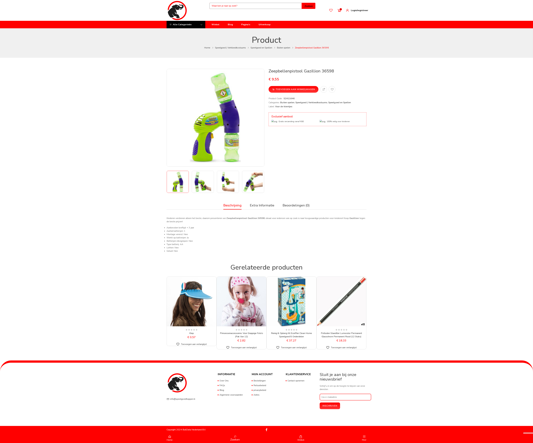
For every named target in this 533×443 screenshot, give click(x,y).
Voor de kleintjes (283, 106)
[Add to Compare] (323, 89)
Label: (271, 106)
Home (207, 47)
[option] (177, 182)
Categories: (274, 102)
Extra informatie (262, 205)
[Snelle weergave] (185, 325)
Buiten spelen (283, 47)
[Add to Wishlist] (332, 89)
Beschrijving (232, 205)
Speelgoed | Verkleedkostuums (230, 47)
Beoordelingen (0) (296, 205)
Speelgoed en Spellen (261, 47)
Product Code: (275, 98)
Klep (191, 333)
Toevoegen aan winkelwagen (295, 89)
